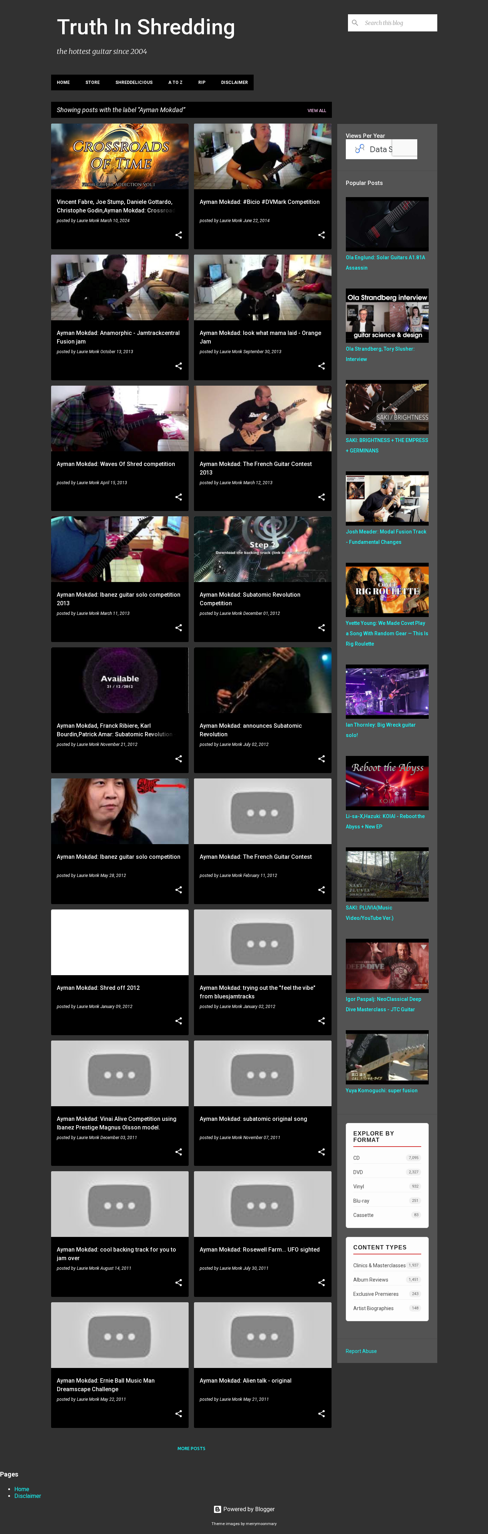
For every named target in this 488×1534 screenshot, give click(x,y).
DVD (385, 1172)
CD (385, 1158)
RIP (201, 82)
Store (92, 82)
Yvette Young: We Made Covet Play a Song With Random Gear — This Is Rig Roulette (387, 633)
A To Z (175, 82)
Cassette (385, 1215)
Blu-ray (385, 1201)
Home (63, 82)
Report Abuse (361, 1351)
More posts (191, 1448)
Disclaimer (234, 82)
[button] (178, 236)
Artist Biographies (385, 1308)
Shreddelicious (134, 82)
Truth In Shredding (146, 27)
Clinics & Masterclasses (385, 1265)
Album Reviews (385, 1280)
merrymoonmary (261, 1524)
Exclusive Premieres (385, 1294)
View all (317, 110)
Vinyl (385, 1186)
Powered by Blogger (248, 1509)
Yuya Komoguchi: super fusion (382, 1090)
